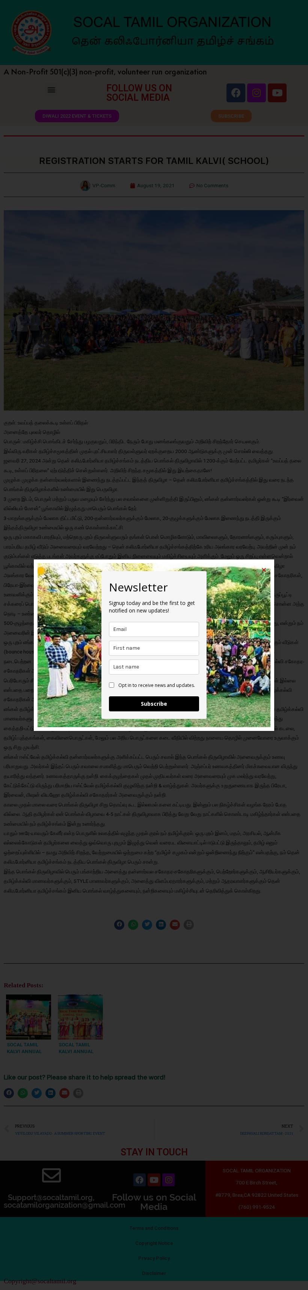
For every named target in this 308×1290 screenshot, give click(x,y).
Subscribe (154, 703)
